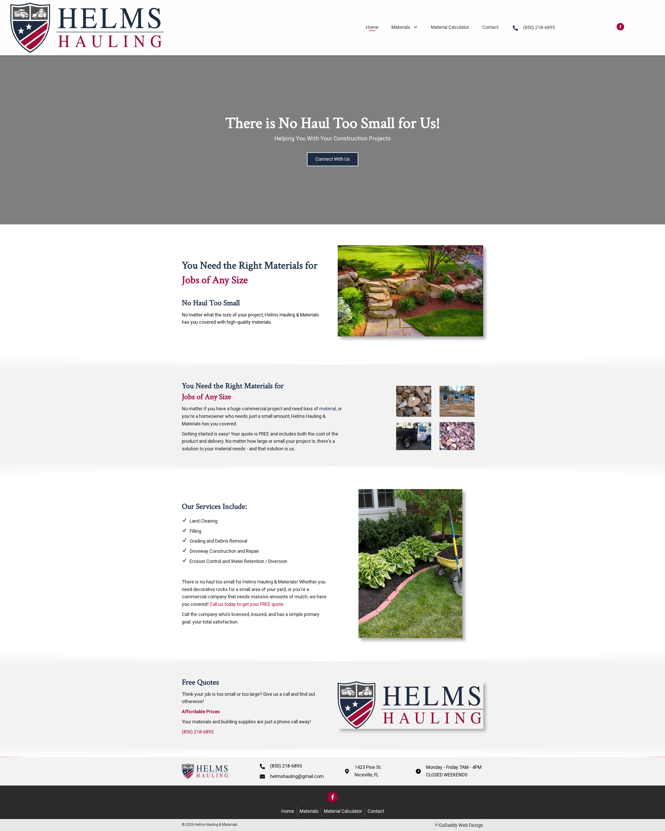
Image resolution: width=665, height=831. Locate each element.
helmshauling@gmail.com (297, 776)
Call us (216, 604)
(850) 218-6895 (539, 27)
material (327, 408)
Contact (376, 811)
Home (287, 811)
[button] (415, 27)
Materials (309, 811)
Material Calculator (343, 811)
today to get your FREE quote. (253, 604)
